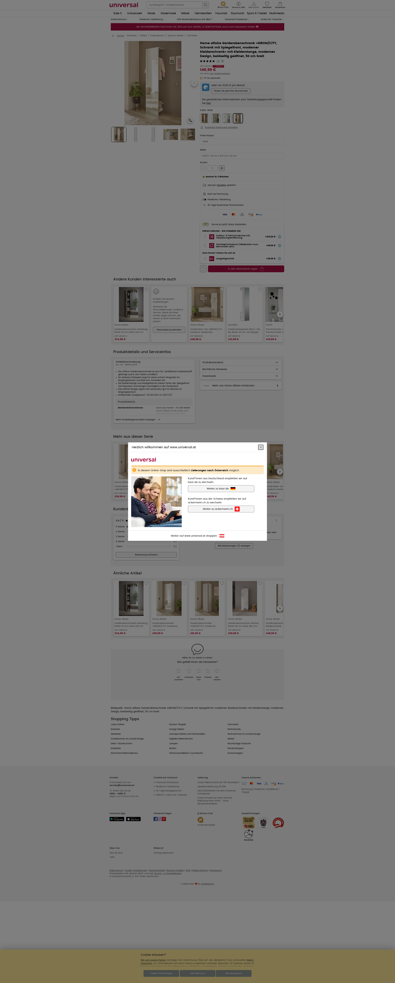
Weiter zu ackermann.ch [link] (218, 509)
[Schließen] (260, 447)
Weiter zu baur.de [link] (218, 488)
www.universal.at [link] (194, 535)
